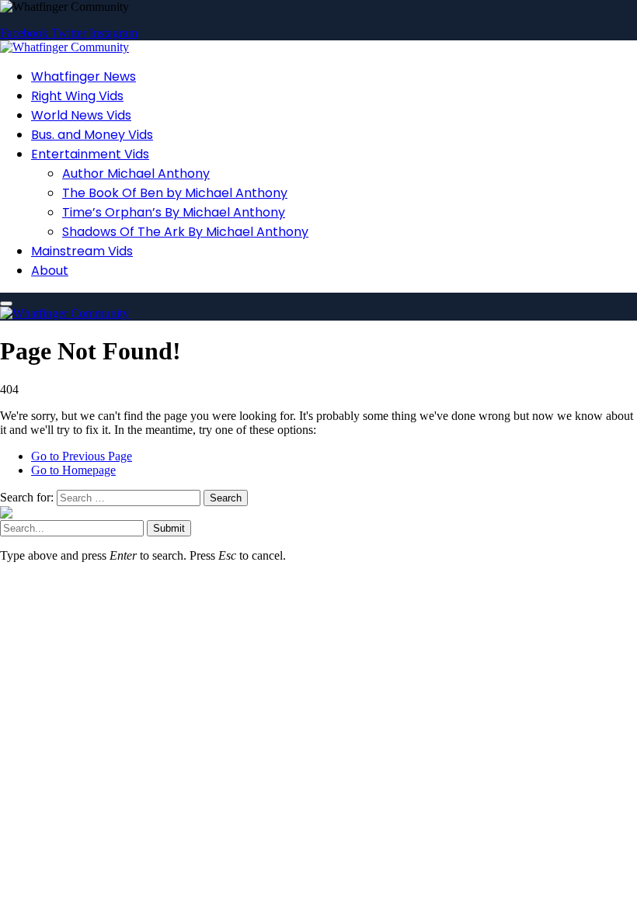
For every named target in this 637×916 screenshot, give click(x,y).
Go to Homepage (73, 470)
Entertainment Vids (90, 154)
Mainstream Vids (82, 251)
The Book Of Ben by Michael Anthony (174, 193)
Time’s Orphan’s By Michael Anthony (173, 212)
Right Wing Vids (77, 96)
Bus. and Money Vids (92, 135)
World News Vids (81, 115)
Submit (169, 528)
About (49, 270)
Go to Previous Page (81, 456)
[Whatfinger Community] (64, 47)
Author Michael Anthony (136, 173)
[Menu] (6, 303)
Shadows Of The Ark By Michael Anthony (185, 232)
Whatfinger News (83, 76)
